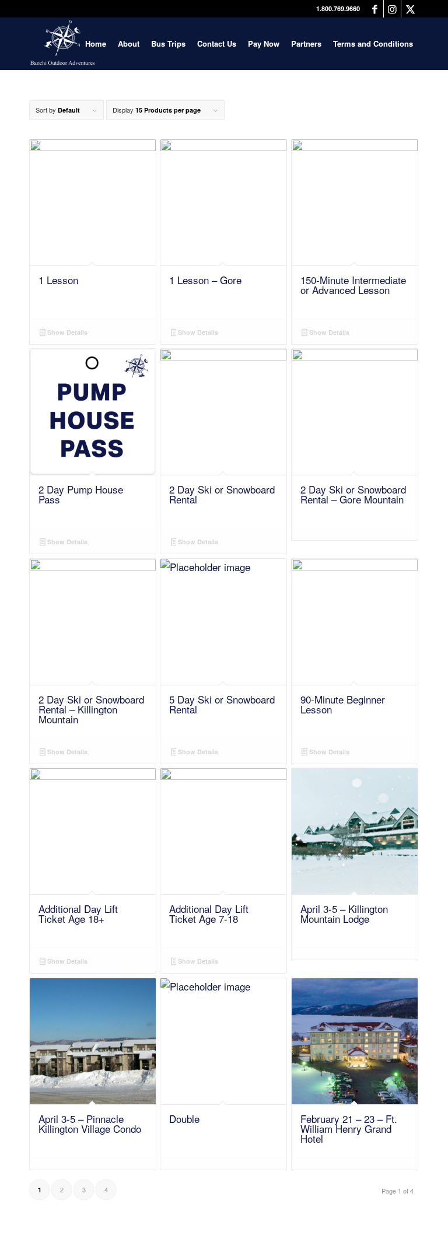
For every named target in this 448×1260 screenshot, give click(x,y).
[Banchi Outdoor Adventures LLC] (62, 44)
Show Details (67, 332)
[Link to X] (410, 9)
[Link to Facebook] (374, 9)
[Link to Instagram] (392, 9)
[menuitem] (95, 44)
